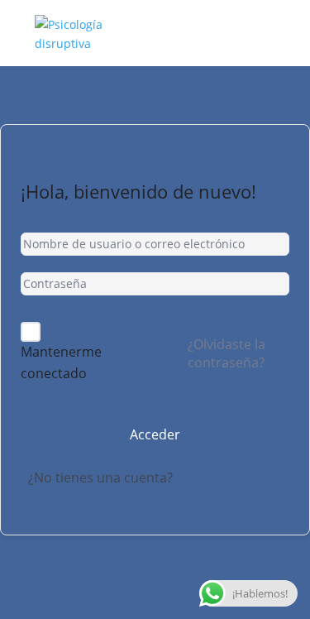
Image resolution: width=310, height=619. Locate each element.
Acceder (155, 434)
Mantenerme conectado (61, 362)
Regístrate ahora (229, 477)
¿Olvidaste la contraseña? (226, 353)
